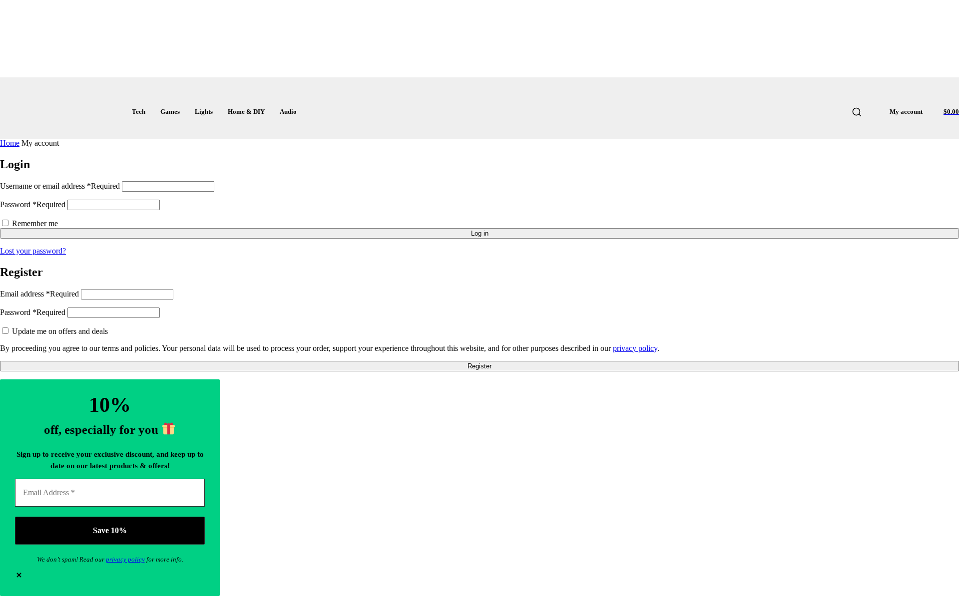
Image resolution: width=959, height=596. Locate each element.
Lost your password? (33, 251)
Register (479, 366)
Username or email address (60, 186)
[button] (857, 112)
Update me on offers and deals (59, 331)
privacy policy (635, 348)
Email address (39, 294)
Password (32, 204)
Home (9, 143)
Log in (479, 233)
